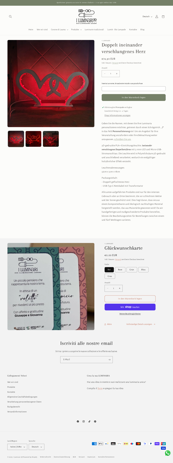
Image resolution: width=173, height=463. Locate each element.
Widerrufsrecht (45, 457)
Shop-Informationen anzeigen (117, 115)
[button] (10, 16)
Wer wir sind (12, 382)
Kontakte (11, 392)
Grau (110, 276)
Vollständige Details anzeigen (139, 324)
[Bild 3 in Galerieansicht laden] (51, 139)
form (100, 388)
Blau (143, 270)
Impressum (91, 457)
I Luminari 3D (18, 457)
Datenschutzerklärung (62, 457)
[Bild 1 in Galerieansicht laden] (16, 139)
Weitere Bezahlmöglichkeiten (130, 314)
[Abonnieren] (109, 359)
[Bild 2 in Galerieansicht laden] (33, 139)
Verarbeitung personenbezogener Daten (24, 402)
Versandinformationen (17, 412)
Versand (115, 63)
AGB (74, 457)
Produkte (11, 387)
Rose (120, 270)
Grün (132, 270)
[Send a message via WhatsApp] (168, 453)
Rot (109, 270)
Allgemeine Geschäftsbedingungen (22, 397)
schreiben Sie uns (122, 139)
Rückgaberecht (13, 407)
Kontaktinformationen (106, 457)
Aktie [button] (109, 324)
